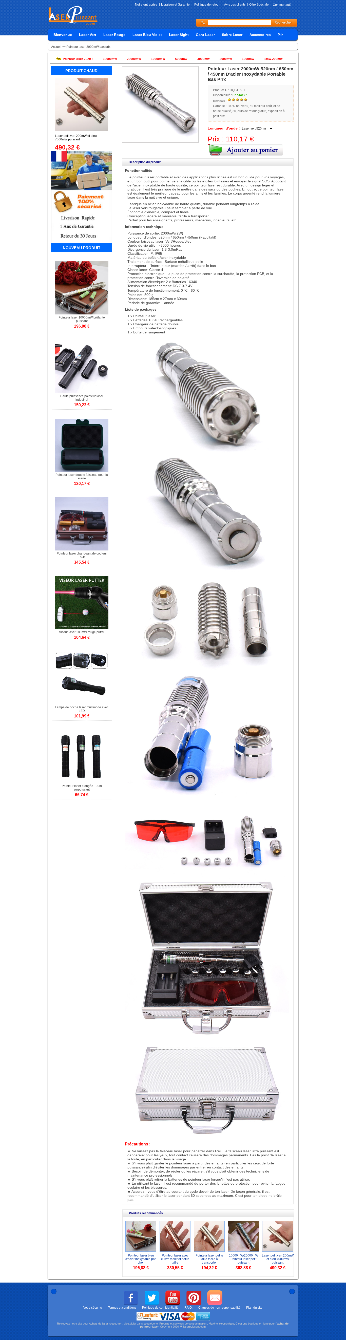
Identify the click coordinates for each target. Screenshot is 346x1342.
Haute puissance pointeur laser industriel (81, 397)
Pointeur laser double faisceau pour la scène (81, 476)
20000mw (134, 59)
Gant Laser (205, 35)
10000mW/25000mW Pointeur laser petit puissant (243, 1259)
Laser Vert (87, 35)
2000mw (226, 59)
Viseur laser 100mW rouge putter (81, 632)
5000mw (181, 59)
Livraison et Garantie (175, 4)
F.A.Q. (188, 1307)
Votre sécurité (92, 1307)
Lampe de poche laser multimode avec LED (81, 709)
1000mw (248, 59)
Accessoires (260, 35)
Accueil (56, 47)
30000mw (110, 59)
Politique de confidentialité (160, 1307)
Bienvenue (62, 35)
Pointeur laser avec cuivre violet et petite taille (175, 1259)
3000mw (203, 59)
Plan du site (254, 1307)
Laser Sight (179, 35)
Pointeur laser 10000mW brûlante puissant (82, 319)
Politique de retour (207, 4)
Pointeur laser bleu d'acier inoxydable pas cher (140, 1259)
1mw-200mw (273, 59)
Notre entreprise (146, 4)
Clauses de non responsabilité (219, 1307)
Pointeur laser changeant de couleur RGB (82, 555)
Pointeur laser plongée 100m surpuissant (82, 787)
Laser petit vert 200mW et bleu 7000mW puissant (278, 1259)
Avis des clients (234, 4)
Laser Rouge (114, 35)
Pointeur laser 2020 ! (78, 59)
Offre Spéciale (259, 4)
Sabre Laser (232, 35)
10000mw (158, 59)
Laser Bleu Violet (147, 35)
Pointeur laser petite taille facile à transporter (209, 1259)
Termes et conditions (122, 1307)
